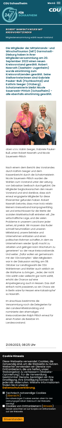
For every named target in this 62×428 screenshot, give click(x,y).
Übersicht (13, 395)
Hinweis (47, 406)
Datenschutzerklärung (18, 388)
